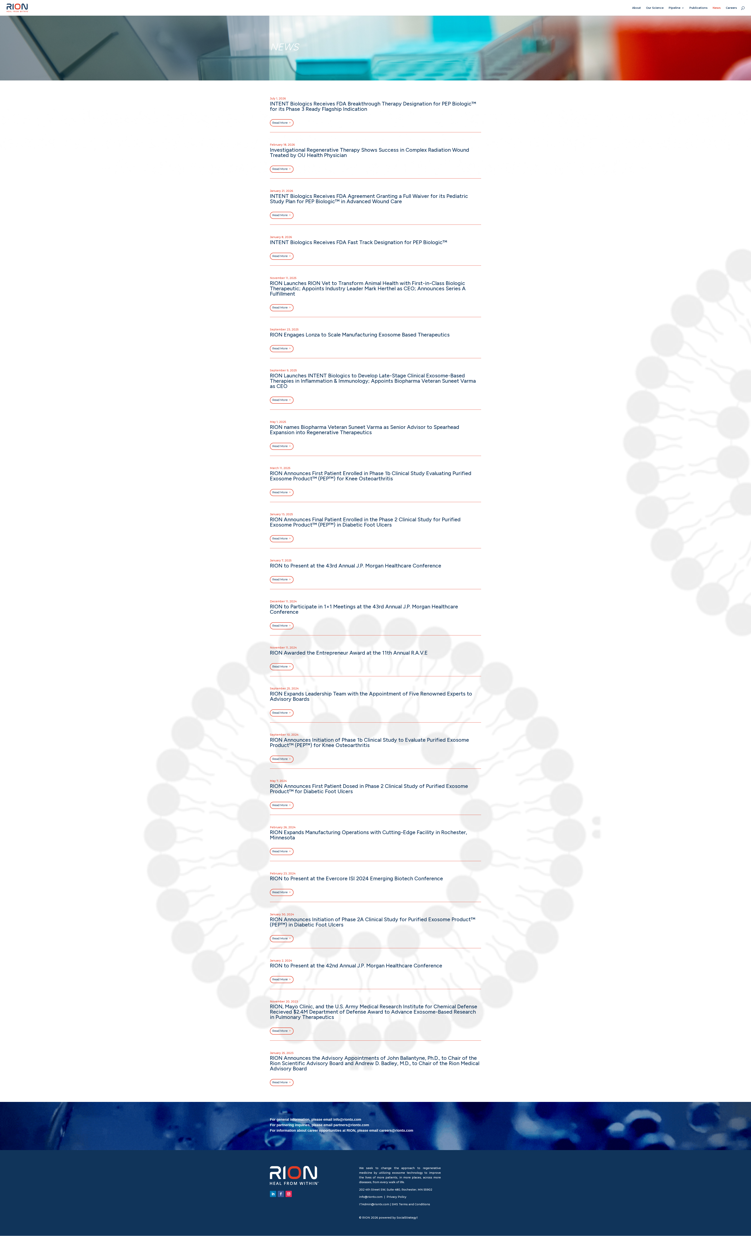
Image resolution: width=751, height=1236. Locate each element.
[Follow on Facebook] (281, 1194)
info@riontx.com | (373, 1197)
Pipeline (674, 8)
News (717, 8)
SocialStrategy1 (407, 1217)
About (636, 8)
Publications (698, 8)
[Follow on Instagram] (289, 1194)
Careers (731, 8)
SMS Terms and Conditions (411, 1204)
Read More (280, 123)
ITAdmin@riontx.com (374, 1204)
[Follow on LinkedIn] (273, 1194)
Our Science (655, 8)
